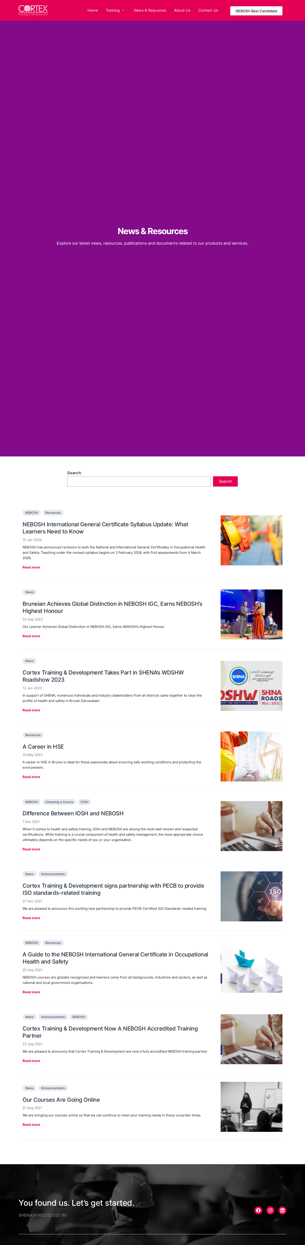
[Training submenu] (123, 10)
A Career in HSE (43, 746)
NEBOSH (31, 512)
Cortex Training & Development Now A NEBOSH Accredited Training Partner (110, 1032)
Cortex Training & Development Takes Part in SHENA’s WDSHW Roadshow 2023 (103, 676)
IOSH (84, 802)
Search (74, 473)
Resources (53, 512)
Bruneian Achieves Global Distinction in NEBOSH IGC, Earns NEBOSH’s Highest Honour (112, 607)
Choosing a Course (59, 802)
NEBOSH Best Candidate (256, 11)
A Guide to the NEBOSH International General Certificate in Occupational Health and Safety (115, 958)
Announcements (53, 874)
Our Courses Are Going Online (61, 1099)
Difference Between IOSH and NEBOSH (73, 813)
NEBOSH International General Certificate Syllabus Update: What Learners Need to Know (105, 528)
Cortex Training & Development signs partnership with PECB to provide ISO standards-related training (113, 889)
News (29, 592)
